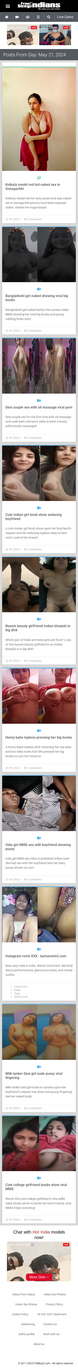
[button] (7, 6)
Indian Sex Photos (55, 1294)
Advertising (28, 1324)
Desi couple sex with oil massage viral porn (38, 407)
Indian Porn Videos (23, 1294)
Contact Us (50, 1324)
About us (39, 1344)
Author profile (26, 1334)
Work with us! (51, 1334)
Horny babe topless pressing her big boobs (38, 737)
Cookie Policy (20, 1314)
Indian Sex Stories (26, 1304)
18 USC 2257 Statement (51, 1314)
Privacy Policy (54, 1304)
